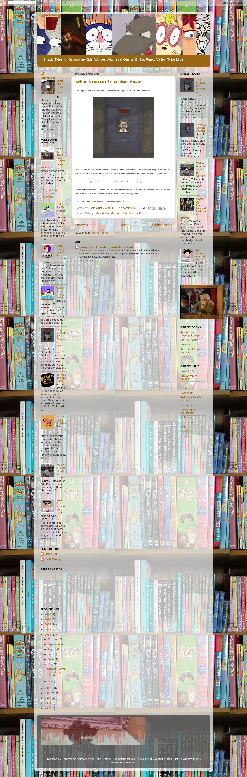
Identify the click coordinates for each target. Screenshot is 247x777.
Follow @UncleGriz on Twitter (192, 399)
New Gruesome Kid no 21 (200, 255)
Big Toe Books (189, 339)
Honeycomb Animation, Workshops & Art (106, 247)
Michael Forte (119, 213)
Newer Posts (85, 225)
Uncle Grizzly (52, 559)
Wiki (182, 426)
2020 (48, 614)
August (52, 649)
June (51, 659)
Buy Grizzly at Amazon (188, 377)
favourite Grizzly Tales (60, 292)
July (50, 654)
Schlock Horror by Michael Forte (108, 82)
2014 (48, 629)
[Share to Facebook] (160, 208)
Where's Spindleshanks (201, 127)
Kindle (105, 213)
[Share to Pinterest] (164, 208)
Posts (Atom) (100, 232)
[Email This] (149, 208)
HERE (122, 202)
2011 (48, 693)
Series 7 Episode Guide (61, 377)
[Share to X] (157, 208)
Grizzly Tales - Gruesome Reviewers (50, 193)
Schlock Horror (138, 213)
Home (124, 225)
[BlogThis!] (153, 208)
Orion (183, 356)
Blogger (130, 762)
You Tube (186, 431)
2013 (48, 634)
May (51, 664)
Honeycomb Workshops (187, 411)
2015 (48, 624)
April (51, 681)
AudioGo (185, 344)
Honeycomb (187, 405)
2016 (48, 619)
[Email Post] (142, 207)
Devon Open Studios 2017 (59, 87)
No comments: (128, 207)
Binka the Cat (60, 206)
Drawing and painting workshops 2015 (100, 250)
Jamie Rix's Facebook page (190, 334)
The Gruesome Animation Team (60, 337)
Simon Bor (48, 77)
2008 (48, 708)
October (53, 639)
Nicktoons (186, 417)
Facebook (186, 392)
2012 (48, 688)
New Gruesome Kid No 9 (60, 505)
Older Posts (162, 225)
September (55, 644)
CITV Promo (187, 388)
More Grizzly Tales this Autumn (61, 252)
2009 (48, 703)
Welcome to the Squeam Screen (61, 471)
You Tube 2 (187, 436)
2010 (48, 698)
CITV (183, 383)
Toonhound (187, 422)
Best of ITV (187, 371)
